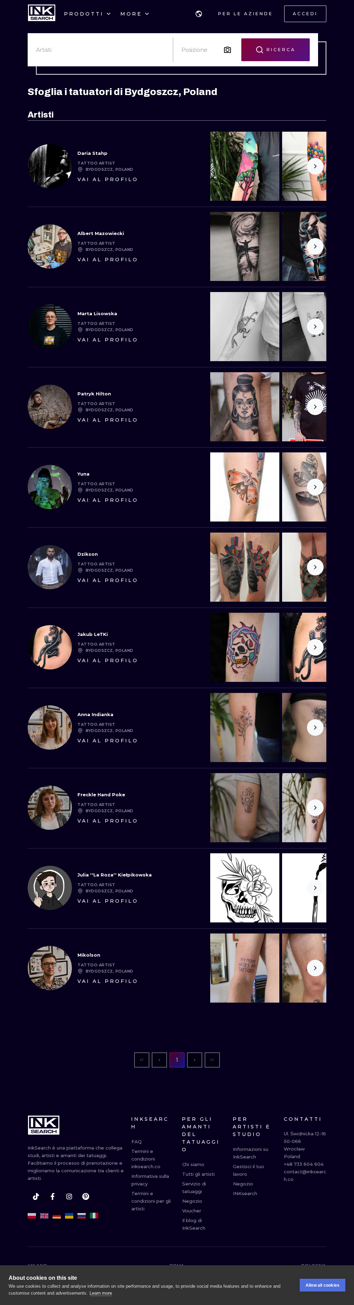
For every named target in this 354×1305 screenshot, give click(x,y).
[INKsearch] (42, 13)
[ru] (81, 1215)
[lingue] (198, 14)
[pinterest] (85, 1196)
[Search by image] (227, 50)
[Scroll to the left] (221, 166)
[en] (44, 1215)
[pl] (32, 1215)
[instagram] (69, 1196)
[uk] (69, 1215)
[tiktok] (36, 1196)
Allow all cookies (322, 1285)
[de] (57, 1215)
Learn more (101, 1293)
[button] (198, 14)
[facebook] (52, 1196)
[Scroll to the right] (315, 166)
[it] (94, 1215)
